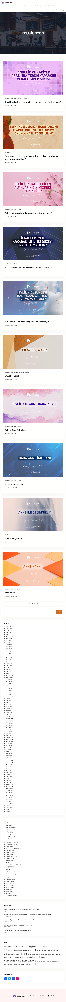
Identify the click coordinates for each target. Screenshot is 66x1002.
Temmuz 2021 (9, 675)
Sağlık (7, 877)
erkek (16, 950)
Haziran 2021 (9, 677)
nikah (40, 957)
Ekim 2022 (8, 652)
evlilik (33, 949)
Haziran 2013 (9, 796)
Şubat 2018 (9, 706)
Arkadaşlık (7, 263)
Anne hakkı (10, 592)
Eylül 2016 (8, 735)
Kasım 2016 (9, 732)
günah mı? (38, 954)
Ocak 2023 (9, 646)
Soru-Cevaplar (25, 98)
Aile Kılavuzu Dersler (11, 827)
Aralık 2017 (9, 710)
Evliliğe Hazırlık (10, 850)
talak (59, 961)
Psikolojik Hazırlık (10, 872)
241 (29, 603)
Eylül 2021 (8, 671)
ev (19, 950)
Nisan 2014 (9, 792)
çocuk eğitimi (29, 964)
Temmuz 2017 (9, 720)
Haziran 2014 (9, 788)
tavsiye (5, 964)
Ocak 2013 (9, 805)
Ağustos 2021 (9, 673)
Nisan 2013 (9, 800)
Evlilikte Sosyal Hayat (11, 856)
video (15, 964)
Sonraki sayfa (36, 603)
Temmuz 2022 (9, 656)
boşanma (32, 947)
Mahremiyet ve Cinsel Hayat (13, 864)
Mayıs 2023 (9, 640)
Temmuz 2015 (9, 763)
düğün (49, 946)
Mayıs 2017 (9, 724)
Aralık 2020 (9, 689)
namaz (21, 957)
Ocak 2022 (9, 663)
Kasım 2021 (9, 667)
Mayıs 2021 (9, 679)
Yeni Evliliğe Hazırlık (11, 895)
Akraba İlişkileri (10, 833)
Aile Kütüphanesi (10, 829)
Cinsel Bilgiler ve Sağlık (12, 844)
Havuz (7, 862)
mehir (5, 957)
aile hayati (13, 946)
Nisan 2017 (9, 726)
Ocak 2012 (9, 811)
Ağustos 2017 (9, 718)
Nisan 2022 (9, 661)
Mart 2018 (8, 704)
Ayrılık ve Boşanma (11, 839)
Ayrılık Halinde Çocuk (11, 837)
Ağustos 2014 (9, 784)
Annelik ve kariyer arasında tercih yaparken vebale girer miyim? (33, 102)
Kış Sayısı (58, 954)
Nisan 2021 (9, 681)
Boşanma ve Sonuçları (12, 842)
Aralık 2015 (9, 753)
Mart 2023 (8, 642)
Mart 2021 (8, 683)
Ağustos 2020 (9, 697)
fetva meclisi (31, 954)
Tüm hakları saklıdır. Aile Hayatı (39, 995)
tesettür (10, 964)
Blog (7, 841)
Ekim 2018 (8, 700)
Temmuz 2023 (9, 636)
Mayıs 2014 (9, 790)
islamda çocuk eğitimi (46, 954)
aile (5, 946)
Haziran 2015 (9, 765)
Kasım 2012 (9, 809)
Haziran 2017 (9, 722)
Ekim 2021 (8, 669)
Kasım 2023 (9, 630)
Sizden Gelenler (10, 881)
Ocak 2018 (9, 708)
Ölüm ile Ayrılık (10, 870)
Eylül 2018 (8, 702)
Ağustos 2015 (9, 761)
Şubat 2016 (9, 749)
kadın (53, 954)
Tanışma (8, 893)
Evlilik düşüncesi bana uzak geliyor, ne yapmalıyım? (27, 321)
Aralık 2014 (9, 776)
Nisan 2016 (9, 745)
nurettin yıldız (30, 960)
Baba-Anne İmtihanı (14, 484)
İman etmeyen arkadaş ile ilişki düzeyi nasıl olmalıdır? (28, 267)
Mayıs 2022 (9, 659)
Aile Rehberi (9, 831)
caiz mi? (44, 947)
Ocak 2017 (8, 728)
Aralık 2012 (9, 807)
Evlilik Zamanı (9, 854)
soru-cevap (52, 961)
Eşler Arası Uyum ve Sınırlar (13, 848)
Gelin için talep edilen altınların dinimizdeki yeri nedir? (28, 213)
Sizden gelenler (43, 961)
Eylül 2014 (8, 782)
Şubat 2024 (9, 626)
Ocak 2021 (9, 687)
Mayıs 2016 (9, 743)
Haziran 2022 (9, 658)
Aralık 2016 (9, 730)
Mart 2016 (8, 747)
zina (19, 964)
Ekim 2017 (8, 714)
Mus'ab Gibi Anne (10, 866)
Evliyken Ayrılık (10, 858)
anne (20, 947)
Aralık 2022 (9, 648)
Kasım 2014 (9, 778)
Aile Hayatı (9, 825)
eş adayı (18, 954)
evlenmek (26, 950)
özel (34, 964)
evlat (21, 950)
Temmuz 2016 (9, 739)
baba (23, 947)
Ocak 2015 (9, 774)
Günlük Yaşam (10, 860)
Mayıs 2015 (9, 767)
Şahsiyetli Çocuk (18, 372)
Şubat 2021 (9, 685)
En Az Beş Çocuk (12, 376)
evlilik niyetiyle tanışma (53, 950)
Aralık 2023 (9, 628)
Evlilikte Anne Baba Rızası (16, 430)
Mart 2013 (8, 802)
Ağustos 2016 (9, 737)
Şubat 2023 (9, 644)
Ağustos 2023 (9, 634)
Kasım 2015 (9, 755)
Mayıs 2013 (9, 798)
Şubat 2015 (9, 772)
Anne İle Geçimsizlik (13, 538)
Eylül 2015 (8, 759)
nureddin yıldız (12, 960)
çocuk (22, 964)
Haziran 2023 (9, 638)
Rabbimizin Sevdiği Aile (12, 874)
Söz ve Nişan (9, 891)
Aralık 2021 (9, 665)
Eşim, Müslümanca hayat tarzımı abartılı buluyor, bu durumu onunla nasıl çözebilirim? (31, 157)
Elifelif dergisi (9, 950)
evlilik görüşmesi (41, 950)
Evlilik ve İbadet (10, 852)
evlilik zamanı (8, 954)
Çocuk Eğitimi (9, 846)
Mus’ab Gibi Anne (9, 98)
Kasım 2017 (9, 712)
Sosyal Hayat (9, 889)
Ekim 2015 (8, 757)
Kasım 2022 (9, 650)
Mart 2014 (8, 794)
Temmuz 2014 (9, 786)
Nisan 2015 (9, 768)
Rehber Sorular (10, 876)
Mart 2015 (8, 770)
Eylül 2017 (8, 716)
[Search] (59, 612)
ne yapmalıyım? (30, 957)
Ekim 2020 (9, 693)
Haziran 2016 (9, 741)
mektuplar (16, 957)
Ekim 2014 (8, 780)
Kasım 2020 (9, 691)
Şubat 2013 (9, 804)
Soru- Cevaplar (17, 98)
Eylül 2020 (8, 695)
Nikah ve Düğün (10, 868)
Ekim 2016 (8, 733)
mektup (10, 957)
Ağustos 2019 (9, 698)
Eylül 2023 (8, 632)
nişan (44, 957)
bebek (27, 946)
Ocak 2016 (9, 751)
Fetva (24, 953)
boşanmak (39, 946)
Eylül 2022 (8, 654)
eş (14, 954)
